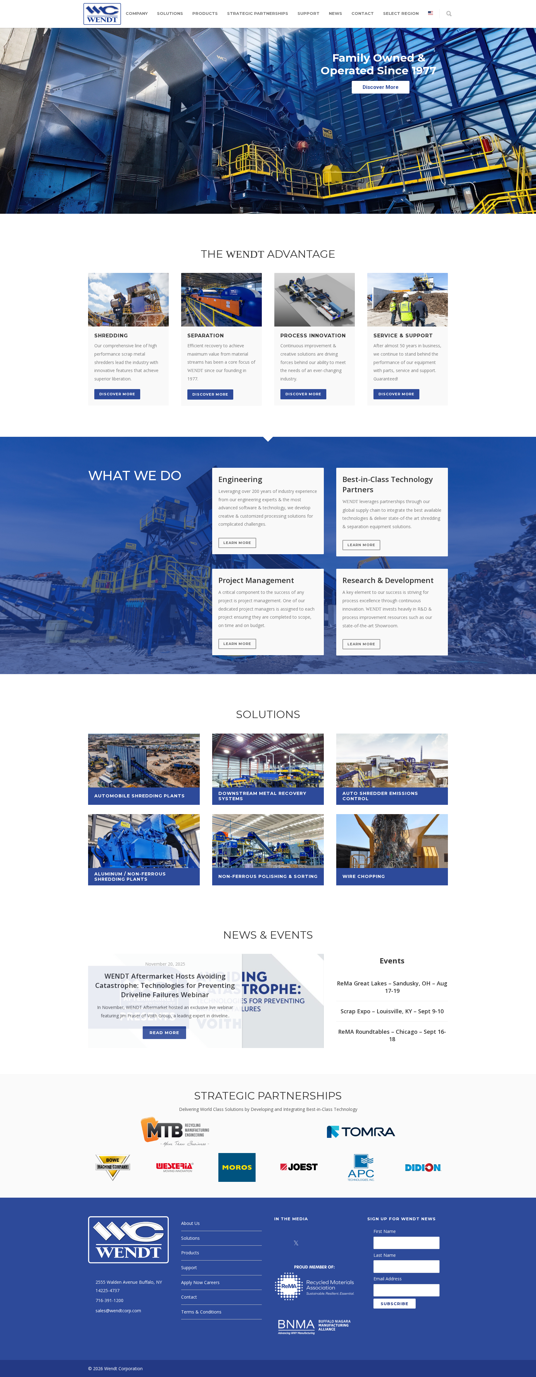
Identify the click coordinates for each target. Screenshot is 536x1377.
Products (205, 13)
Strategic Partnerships (257, 13)
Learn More (237, 543)
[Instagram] (327, 1243)
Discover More (117, 394)
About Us (190, 1223)
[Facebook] (280, 1243)
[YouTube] (342, 1243)
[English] (430, 13)
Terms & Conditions (201, 1312)
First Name (384, 1231)
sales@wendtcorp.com (118, 1310)
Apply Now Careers (200, 1282)
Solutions (170, 13)
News (335, 13)
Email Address (387, 1279)
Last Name (384, 1255)
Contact (362, 13)
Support (308, 13)
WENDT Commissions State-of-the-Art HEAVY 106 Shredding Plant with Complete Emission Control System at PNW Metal (165, 989)
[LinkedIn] (311, 1243)
